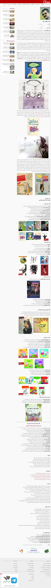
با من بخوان (37, 4)
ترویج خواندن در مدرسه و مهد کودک (45, 567)
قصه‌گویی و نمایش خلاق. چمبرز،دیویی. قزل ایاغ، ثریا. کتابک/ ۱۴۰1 (40, 476)
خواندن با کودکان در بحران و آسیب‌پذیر (45, 571)
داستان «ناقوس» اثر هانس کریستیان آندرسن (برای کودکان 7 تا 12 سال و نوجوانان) (5, 31)
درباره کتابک (15, 563)
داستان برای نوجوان (31, 580)
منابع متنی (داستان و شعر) (25, 4)
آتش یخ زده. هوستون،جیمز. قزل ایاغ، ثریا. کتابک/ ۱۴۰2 (41, 478)
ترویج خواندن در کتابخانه (47, 563)
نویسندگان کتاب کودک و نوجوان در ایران (37, 544)
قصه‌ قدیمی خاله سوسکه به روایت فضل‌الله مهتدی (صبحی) (5, 64)
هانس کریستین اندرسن (42, 115)
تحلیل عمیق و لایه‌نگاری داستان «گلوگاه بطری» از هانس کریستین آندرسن (5, 11)
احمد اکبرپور (39, 116)
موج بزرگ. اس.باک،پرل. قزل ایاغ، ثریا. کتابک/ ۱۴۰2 (42, 479)
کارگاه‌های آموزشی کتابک (30, 563)
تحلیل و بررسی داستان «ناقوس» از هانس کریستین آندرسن (6, 27)
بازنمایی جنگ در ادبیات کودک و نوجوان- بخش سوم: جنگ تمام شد (6, 23)
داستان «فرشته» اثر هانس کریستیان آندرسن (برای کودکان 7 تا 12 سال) (5, 72)
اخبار (46, 4)
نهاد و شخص (14, 4)
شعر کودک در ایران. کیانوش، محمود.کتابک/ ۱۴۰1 (42, 473)
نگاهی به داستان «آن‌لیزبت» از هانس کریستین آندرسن (6, 35)
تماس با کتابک (15, 565)
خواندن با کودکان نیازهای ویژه (46, 569)
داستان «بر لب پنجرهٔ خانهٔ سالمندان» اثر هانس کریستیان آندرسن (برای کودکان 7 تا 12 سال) (5, 60)
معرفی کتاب (19, 4)
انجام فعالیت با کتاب (47, 573)
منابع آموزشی (33, 4)
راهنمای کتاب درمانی (31, 565)
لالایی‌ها (33, 578)
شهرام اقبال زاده (37, 112)
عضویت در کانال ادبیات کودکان (9, 586)
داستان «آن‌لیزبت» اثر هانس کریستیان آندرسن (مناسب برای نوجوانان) (5, 52)
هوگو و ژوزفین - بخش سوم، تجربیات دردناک (6, 19)
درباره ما (8, 4)
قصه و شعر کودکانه (31, 574)
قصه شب (32, 576)
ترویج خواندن (42, 4)
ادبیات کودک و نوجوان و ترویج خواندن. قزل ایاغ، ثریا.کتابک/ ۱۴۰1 (40, 475)
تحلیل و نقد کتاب (31, 567)
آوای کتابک (15, 569)
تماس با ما (4, 4)
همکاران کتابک (15, 567)
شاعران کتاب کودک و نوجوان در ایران (27, 544)
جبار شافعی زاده (40, 24)
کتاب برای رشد (48, 575)
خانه (49, 4)
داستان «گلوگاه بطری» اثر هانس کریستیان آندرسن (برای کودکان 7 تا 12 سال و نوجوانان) (5, 15)
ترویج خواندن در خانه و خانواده (46, 565)
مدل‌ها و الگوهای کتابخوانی (30, 569)
